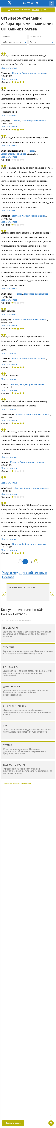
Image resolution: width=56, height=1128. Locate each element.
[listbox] (14, 37)
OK (45, 10)
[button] (51, 1115)
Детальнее (35, 10)
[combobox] (14, 42)
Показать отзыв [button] (9, 67)
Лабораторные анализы (34, 73)
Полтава (16, 73)
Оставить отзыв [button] (13, 1123)
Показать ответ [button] (9, 78)
